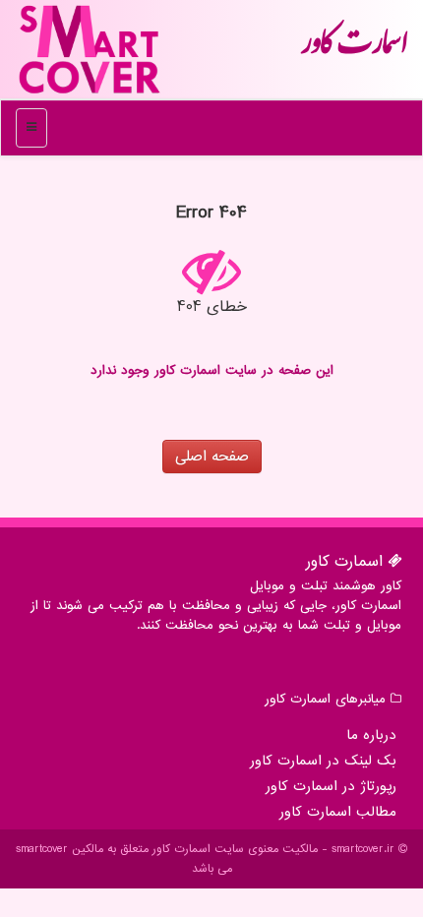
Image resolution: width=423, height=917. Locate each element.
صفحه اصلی (212, 456)
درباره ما (371, 735)
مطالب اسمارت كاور (337, 812)
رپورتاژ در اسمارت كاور (331, 786)
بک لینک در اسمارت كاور (323, 760)
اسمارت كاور (354, 49)
